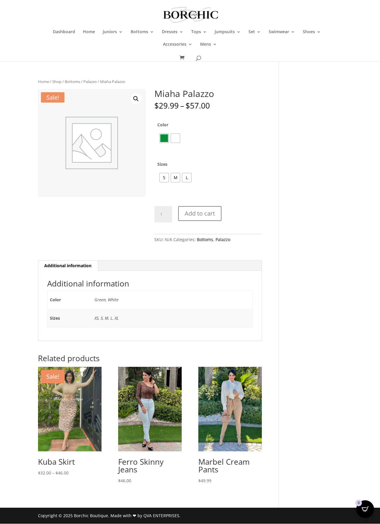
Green (100, 299)
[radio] (164, 138)
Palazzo (90, 81)
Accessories (174, 44)
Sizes (162, 164)
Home (89, 32)
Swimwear (279, 32)
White (113, 299)
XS (96, 318)
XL (117, 318)
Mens (205, 44)
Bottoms (139, 32)
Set (251, 32)
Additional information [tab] (67, 265)
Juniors (110, 32)
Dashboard (64, 32)
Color (162, 125)
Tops (196, 32)
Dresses (170, 32)
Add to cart (200, 213)
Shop (56, 81)
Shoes (309, 32)
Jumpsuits (225, 32)
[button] (136, 98)
